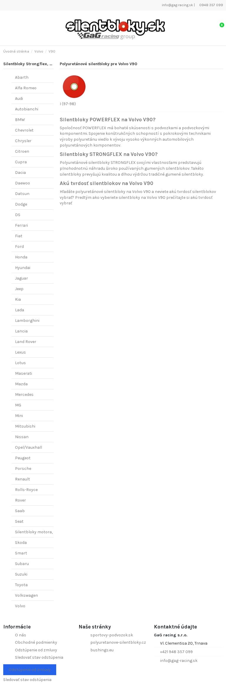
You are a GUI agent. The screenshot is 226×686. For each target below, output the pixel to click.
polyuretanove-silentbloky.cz (118, 642)
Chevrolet (24, 130)
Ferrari (21, 225)
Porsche (23, 468)
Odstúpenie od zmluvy (36, 650)
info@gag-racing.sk (177, 5)
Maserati (23, 373)
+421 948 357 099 (176, 651)
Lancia (21, 331)
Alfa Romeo (25, 87)
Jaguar (21, 278)
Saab (20, 510)
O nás (20, 635)
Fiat (18, 235)
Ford (19, 246)
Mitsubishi (25, 426)
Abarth (22, 77)
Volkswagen (26, 595)
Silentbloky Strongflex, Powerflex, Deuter (43, 63)
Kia (18, 299)
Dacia (20, 172)
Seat (19, 521)
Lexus (20, 352)
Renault (22, 479)
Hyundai (22, 267)
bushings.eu (102, 650)
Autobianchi (26, 109)
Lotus (20, 362)
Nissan (22, 436)
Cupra (21, 161)
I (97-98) (68, 103)
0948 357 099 (210, 5)
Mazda (21, 383)
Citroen (22, 151)
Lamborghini (27, 320)
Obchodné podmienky (36, 642)
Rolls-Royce (26, 489)
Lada (19, 309)
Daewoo (22, 183)
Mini (19, 415)
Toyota (21, 584)
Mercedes (24, 394)
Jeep (19, 288)
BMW (20, 119)
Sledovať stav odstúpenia (39, 657)
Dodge (21, 204)
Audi (19, 98)
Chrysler (23, 140)
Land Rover (25, 341)
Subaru (22, 563)
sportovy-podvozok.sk (111, 635)
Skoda (21, 542)
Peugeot (23, 457)
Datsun (22, 193)
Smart (21, 553)
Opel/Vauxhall (28, 447)
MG (18, 405)
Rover (20, 500)
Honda (21, 257)
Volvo (20, 605)
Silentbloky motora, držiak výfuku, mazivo (54, 531)
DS (17, 214)
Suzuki (21, 574)
